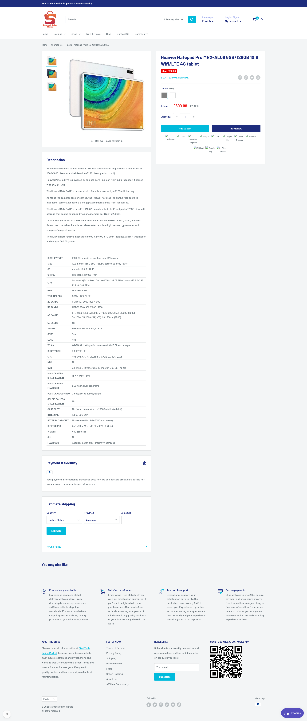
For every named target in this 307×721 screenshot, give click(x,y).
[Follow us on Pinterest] (167, 704)
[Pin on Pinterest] (246, 77)
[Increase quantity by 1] (193, 116)
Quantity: (166, 116)
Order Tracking (114, 673)
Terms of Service (115, 647)
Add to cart (185, 128)
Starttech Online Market (175, 77)
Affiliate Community (117, 684)
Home (45, 33)
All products (57, 44)
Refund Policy (53, 546)
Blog (108, 33)
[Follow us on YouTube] (173, 704)
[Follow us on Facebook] (148, 704)
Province (89, 512)
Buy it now (236, 128)
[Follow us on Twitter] (155, 704)
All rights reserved (51, 710)
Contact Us (123, 33)
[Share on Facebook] (240, 77)
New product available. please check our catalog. (67, 3)
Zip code (126, 512)
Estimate (56, 530)
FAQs (109, 668)
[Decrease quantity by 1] (176, 116)
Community (141, 33)
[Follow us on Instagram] (161, 704)
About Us (111, 678)
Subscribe (165, 676)
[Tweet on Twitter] (252, 77)
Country (51, 512)
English (46, 699)
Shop (74, 33)
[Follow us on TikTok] (179, 704)
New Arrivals (93, 33)
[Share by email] (258, 77)
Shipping (111, 658)
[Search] (192, 19)
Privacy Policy (114, 653)
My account (232, 21)
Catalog (58, 33)
